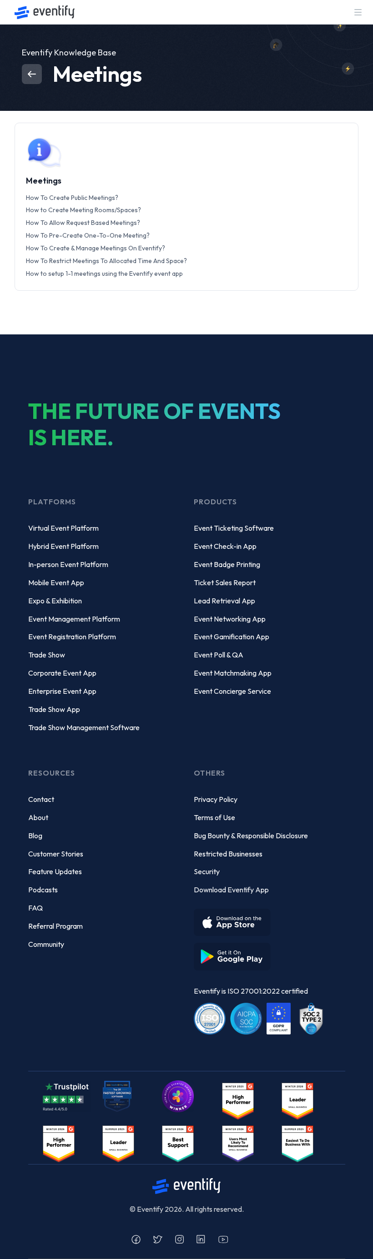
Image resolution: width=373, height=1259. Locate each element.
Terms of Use (214, 817)
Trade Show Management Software (84, 727)
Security (207, 871)
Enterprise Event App (62, 691)
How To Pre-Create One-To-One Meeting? (88, 235)
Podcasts (43, 889)
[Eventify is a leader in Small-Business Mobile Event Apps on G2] (297, 1100)
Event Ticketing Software (234, 527)
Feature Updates (55, 871)
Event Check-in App (225, 546)
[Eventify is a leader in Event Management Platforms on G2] (59, 1143)
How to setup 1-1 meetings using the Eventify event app (104, 273)
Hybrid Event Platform (63, 546)
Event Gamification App (231, 636)
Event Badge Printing (227, 564)
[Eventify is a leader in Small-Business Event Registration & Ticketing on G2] (238, 1143)
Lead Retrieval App (224, 600)
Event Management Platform (74, 618)
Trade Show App (54, 709)
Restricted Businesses (228, 853)
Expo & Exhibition (55, 600)
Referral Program (55, 926)
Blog (35, 835)
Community (46, 944)
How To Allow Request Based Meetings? (83, 223)
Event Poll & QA (218, 654)
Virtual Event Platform (63, 527)
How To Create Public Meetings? (72, 198)
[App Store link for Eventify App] (235, 919)
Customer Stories (55, 853)
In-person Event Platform (68, 564)
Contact (41, 799)
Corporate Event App (62, 672)
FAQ (35, 907)
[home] (45, 12)
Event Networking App (230, 618)
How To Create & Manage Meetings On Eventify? (95, 248)
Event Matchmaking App (233, 672)
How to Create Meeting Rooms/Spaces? (83, 210)
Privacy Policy (215, 799)
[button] (358, 12)
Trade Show (46, 654)
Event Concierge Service (232, 691)
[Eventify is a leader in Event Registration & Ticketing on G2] (297, 1143)
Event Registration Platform (72, 636)
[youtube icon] (223, 1239)
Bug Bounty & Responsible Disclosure (251, 835)
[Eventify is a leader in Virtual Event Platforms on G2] (178, 1143)
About (38, 817)
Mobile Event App (56, 582)
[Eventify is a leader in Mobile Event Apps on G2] (238, 1100)
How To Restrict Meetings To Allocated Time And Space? (106, 261)
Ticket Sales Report (225, 582)
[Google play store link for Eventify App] (235, 953)
